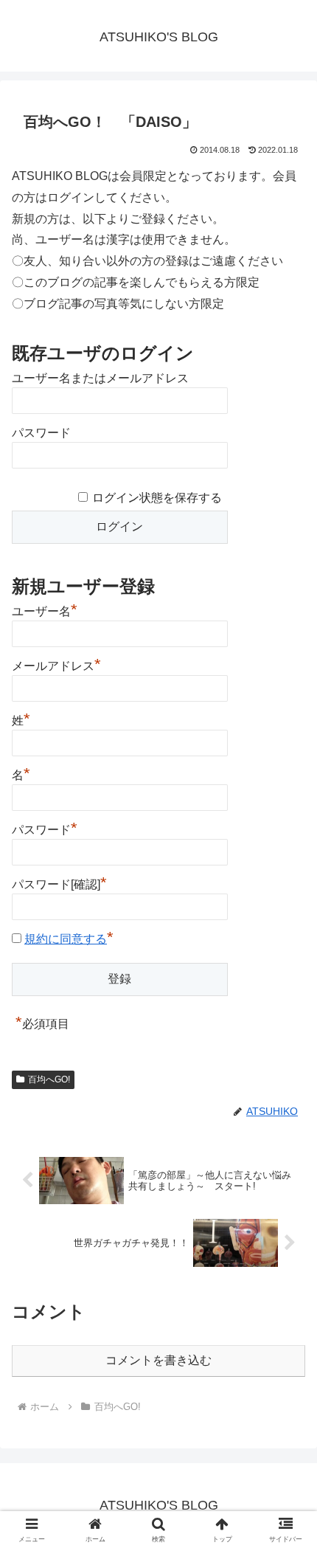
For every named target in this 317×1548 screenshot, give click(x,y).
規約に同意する (65, 939)
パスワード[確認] (59, 882)
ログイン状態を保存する (157, 497)
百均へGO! (49, 1079)
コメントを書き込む (158, 1360)
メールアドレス (56, 664)
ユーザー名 (44, 609)
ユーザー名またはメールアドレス (100, 378)
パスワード (41, 432)
